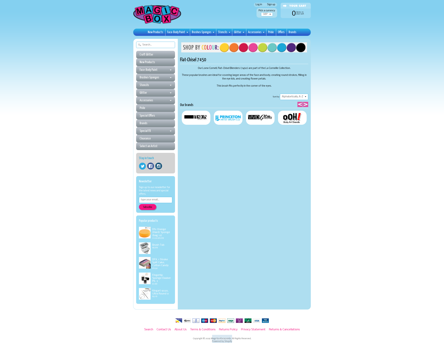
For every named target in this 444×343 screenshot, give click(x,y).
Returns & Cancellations (284, 329)
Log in (259, 5)
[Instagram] (158, 166)
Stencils (222, 32)
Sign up (271, 5)
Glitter (237, 32)
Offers (281, 32)
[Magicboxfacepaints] (157, 23)
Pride (271, 32)
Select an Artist (148, 146)
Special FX (145, 131)
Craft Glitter (146, 54)
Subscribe (147, 207)
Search (148, 329)
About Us (180, 329)
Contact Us (164, 329)
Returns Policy (228, 329)
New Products (155, 32)
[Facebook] (150, 166)
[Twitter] (142, 166)
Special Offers (147, 115)
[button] (222, 339)
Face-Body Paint (176, 32)
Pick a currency (267, 10)
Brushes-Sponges (201, 32)
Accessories (254, 32)
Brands (292, 32)
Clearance (145, 138)
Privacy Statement (253, 329)
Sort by (276, 97)
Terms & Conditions (203, 329)
